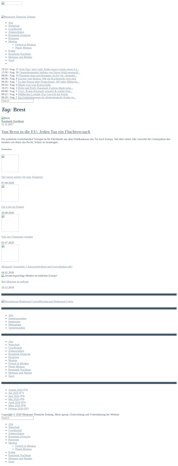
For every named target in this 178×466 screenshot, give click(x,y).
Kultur (11, 50)
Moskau (12, 41)
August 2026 (15, 389)
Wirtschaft (13, 25)
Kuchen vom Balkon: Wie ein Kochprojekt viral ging (47, 78)
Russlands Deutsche (19, 35)
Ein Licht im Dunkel (12, 206)
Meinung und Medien (20, 57)
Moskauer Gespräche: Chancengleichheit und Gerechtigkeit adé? (36, 266)
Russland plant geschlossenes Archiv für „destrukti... (48, 75)
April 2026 (14, 402)
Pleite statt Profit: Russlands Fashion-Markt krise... (45, 88)
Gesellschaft (15, 28)
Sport (11, 60)
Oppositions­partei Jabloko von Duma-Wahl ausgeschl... (49, 72)
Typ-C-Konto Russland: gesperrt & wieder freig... (45, 91)
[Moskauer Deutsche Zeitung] (18, 16)
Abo (10, 22)
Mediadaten (14, 324)
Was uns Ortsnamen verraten (17, 236)
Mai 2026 (13, 399)
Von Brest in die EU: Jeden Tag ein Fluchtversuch (45, 131)
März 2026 (14, 405)
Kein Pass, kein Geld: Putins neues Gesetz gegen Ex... (49, 69)
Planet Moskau (23, 47)
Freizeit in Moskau (25, 44)
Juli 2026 (13, 392)
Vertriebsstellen (16, 327)
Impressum (14, 321)
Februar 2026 (15, 408)
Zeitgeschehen (16, 32)
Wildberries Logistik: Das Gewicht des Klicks (43, 94)
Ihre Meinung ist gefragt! (15, 281)
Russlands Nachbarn (19, 53)
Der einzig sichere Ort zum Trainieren (22, 176)
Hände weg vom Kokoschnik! (34, 84)
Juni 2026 (13, 396)
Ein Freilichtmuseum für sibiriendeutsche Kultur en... (47, 97)
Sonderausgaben (17, 318)
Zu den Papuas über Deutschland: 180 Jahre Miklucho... (49, 81)
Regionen (13, 38)
